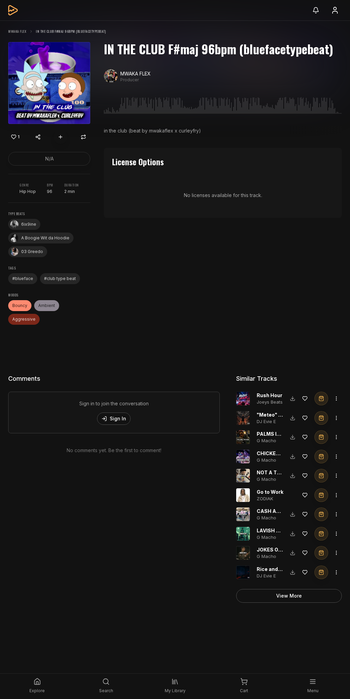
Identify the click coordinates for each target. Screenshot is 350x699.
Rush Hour (269, 395)
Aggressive (24, 319)
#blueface (22, 278)
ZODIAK (265, 498)
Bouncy (19, 305)
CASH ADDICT (274, 511)
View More (289, 596)
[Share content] (38, 137)
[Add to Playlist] (60, 137)
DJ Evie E (266, 421)
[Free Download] (292, 398)
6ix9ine (28, 224)
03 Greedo (32, 251)
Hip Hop (27, 191)
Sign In (118, 418)
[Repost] (83, 137)
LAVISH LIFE (271, 530)
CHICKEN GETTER (279, 453)
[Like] (305, 398)
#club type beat (60, 278)
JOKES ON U (271, 550)
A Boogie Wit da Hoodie (45, 237)
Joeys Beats (270, 402)
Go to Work (270, 492)
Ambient (46, 305)
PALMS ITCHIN (275, 434)
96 (49, 191)
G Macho (266, 440)
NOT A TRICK (273, 472)
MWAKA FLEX (17, 31)
